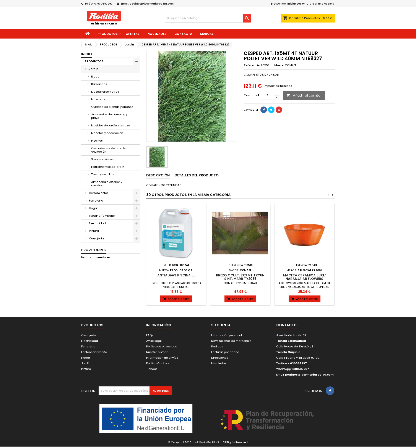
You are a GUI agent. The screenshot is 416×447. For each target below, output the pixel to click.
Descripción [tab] (158, 175)
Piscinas (97, 141)
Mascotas (98, 99)
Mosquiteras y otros (105, 92)
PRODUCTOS (108, 34)
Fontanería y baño (102, 216)
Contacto (286, 325)
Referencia (252, 65)
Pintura (94, 231)
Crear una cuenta (321, 3)
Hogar (93, 208)
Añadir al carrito (303, 95)
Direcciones (219, 358)
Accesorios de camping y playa (109, 116)
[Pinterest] (279, 110)
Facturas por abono (225, 352)
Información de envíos (162, 358)
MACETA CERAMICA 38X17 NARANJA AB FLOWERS (304, 277)
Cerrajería (96, 238)
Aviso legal (154, 341)
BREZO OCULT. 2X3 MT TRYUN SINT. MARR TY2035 (240, 277)
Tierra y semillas (102, 174)
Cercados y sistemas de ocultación (108, 150)
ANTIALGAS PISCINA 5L (176, 275)
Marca (279, 65)
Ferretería (96, 200)
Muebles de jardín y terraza (110, 125)
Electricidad (97, 223)
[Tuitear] (271, 110)
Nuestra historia (157, 352)
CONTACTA (183, 34)
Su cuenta (221, 325)
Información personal (226, 335)
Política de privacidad (161, 346)
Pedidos (217, 346)
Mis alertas (218, 363)
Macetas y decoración (107, 133)
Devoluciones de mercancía (231, 341)
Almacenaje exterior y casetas (106, 183)
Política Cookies (157, 363)
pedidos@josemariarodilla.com (152, 3)
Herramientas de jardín (107, 167)
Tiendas (152, 369)
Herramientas (99, 193)
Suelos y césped (103, 159)
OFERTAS (133, 34)
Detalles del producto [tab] (197, 175)
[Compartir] (263, 110)
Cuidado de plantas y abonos (112, 107)
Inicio (86, 54)
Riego (95, 76)
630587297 (105, 3)
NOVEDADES (157, 34)
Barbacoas (99, 84)
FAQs (149, 335)
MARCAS (207, 34)
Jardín (93, 69)
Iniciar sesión (296, 3)
